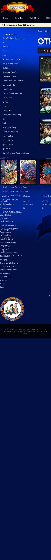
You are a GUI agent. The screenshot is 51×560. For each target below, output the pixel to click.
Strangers (6, 234)
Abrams (6, 51)
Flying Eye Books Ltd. (10, 132)
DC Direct (46, 201)
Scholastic (6, 217)
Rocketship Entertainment (12, 212)
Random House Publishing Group (15, 191)
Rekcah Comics (8, 204)
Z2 (4, 251)
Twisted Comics (9, 238)
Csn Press (6, 106)
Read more (29, 25)
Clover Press (7, 98)
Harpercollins (8, 136)
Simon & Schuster (9, 225)
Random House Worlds (11, 195)
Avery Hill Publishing (10, 63)
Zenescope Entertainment (12, 255)
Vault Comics (8, 246)
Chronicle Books (9, 85)
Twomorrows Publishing (9, 263)
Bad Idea (6, 68)
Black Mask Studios (10, 72)
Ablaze (5, 46)
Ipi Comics (7, 149)
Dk (4, 119)
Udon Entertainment (7, 266)
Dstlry (5, 123)
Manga (2, 283)
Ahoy (5, 55)
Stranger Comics (9, 229)
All (4, 42)
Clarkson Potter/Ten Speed (13, 93)
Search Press (8, 221)
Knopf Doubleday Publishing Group (16, 153)
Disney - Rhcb (8, 110)
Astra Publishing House (11, 59)
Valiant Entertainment (8, 270)
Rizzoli (5, 208)
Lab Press (6, 157)
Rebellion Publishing (10, 200)
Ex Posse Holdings (9, 127)
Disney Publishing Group (12, 115)
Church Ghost (8, 89)
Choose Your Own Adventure (13, 80)
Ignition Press (8, 144)
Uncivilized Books (9, 242)
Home (5, 18)
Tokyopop (3, 259)
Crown (5, 102)
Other (2, 287)
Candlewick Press (9, 76)
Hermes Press (8, 140)
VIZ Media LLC (5, 277)
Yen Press (3, 280)
